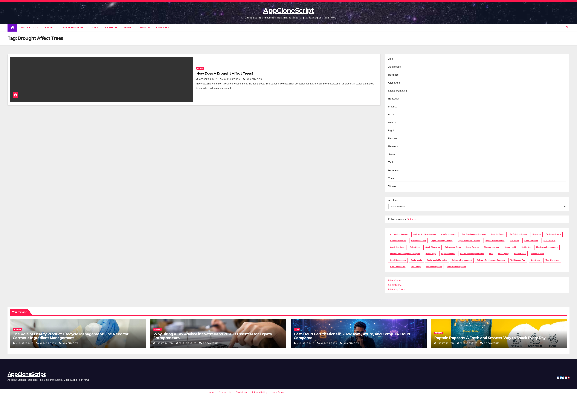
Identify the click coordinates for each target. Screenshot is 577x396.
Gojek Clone (415, 247)
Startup (111, 27)
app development (448, 234)
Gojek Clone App (432, 247)
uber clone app (552, 260)
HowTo (129, 27)
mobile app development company (405, 254)
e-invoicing (514, 241)
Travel (49, 27)
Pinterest (411, 219)
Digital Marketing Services (469, 241)
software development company (491, 260)
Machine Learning (491, 247)
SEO (491, 254)
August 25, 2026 (306, 343)
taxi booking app (517, 260)
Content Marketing (398, 241)
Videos (392, 186)
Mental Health (510, 247)
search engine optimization (472, 254)
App (390, 59)
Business (393, 74)
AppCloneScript (288, 10)
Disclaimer (241, 392)
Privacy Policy (259, 392)
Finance (392, 106)
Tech (95, 27)
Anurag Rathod (231, 79)
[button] (567, 27)
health (145, 27)
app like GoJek (498, 234)
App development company (474, 234)
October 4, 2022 (208, 79)
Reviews (393, 146)
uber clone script (397, 267)
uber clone (535, 260)
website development (456, 267)
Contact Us (225, 392)
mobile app (526, 247)
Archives (393, 200)
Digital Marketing (73, 27)
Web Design (416, 267)
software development (462, 260)
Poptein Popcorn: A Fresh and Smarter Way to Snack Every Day (489, 338)
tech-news (394, 170)
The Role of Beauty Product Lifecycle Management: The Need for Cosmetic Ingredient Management (70, 336)
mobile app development (547, 247)
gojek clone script (453, 247)
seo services (520, 254)
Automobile (394, 67)
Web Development (434, 267)
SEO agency (503, 254)
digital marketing (418, 241)
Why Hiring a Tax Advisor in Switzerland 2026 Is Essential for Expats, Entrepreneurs (212, 336)
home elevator (472, 247)
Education (393, 98)
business (537, 234)
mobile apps (431, 254)
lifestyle (162, 27)
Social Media (416, 260)
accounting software (399, 234)
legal (391, 130)
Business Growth (553, 234)
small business (537, 254)
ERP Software (549, 241)
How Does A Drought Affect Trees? (224, 73)
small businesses (398, 260)
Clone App (394, 82)
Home (211, 392)
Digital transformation (494, 241)
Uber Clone (394, 280)
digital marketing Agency (441, 241)
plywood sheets (448, 254)
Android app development (424, 234)
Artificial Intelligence (518, 234)
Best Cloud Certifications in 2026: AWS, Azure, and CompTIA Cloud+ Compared (353, 336)
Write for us (29, 27)
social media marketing (437, 260)
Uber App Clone (396, 289)
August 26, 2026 (25, 343)
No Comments (254, 79)
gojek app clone (397, 247)
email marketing (531, 241)
